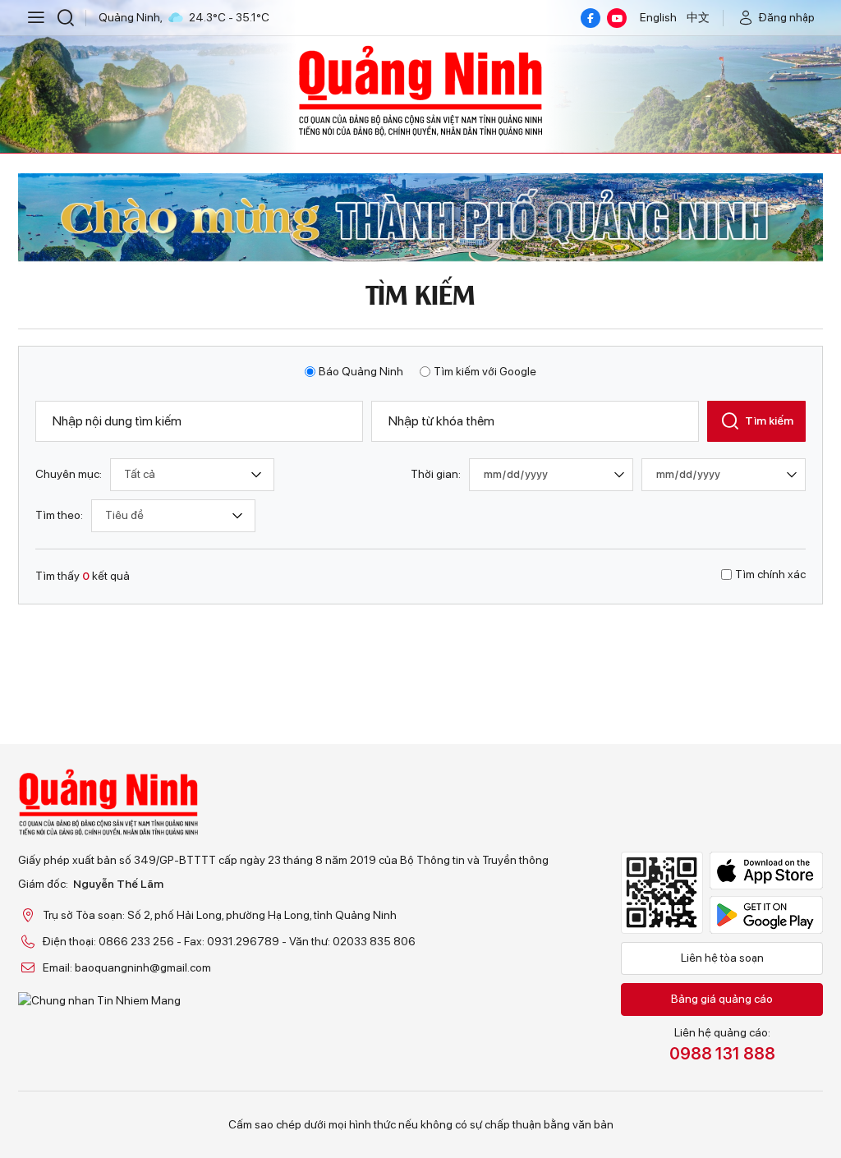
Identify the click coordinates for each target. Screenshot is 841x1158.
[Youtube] (617, 18)
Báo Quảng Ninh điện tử (420, 90)
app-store (766, 870)
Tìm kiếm (769, 420)
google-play (766, 915)
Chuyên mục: (68, 473)
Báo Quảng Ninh (361, 371)
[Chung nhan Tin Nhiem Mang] (283, 1000)
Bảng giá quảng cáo (722, 998)
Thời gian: (436, 473)
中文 (698, 17)
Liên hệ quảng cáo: (722, 1045)
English (658, 17)
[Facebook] (590, 18)
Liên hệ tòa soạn (722, 957)
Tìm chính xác (770, 574)
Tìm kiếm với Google (485, 371)
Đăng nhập (787, 17)
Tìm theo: (59, 515)
